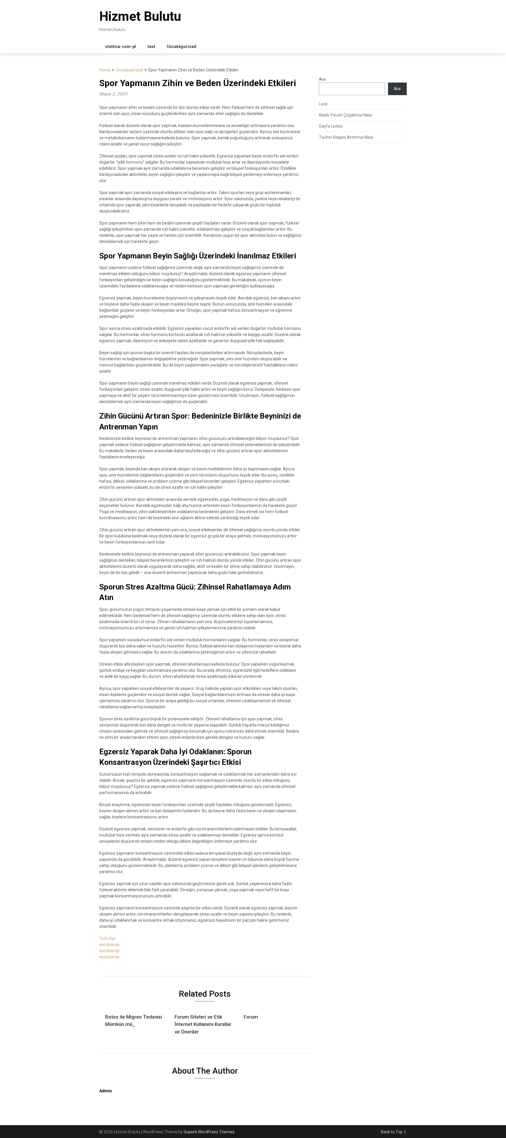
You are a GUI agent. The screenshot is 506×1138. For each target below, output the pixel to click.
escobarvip (109, 944)
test (151, 46)
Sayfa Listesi (331, 126)
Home (104, 70)
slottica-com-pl (120, 46)
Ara (322, 79)
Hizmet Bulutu (140, 16)
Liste (323, 104)
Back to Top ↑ (394, 1132)
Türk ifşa (107, 938)
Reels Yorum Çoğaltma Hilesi (345, 115)
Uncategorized (181, 46)
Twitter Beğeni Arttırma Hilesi (346, 137)
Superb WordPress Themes (209, 1132)
